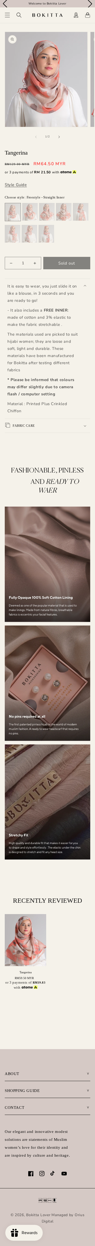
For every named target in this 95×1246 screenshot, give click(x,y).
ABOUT (12, 1074)
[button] (7, 15)
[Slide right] (59, 137)
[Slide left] (36, 137)
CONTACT (14, 1107)
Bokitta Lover (38, 1214)
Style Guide (16, 184)
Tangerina (26, 972)
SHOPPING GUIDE (22, 1090)
